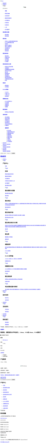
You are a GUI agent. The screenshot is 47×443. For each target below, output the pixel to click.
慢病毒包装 (7, 73)
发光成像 (7, 60)
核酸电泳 (7, 105)
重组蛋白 (7, 85)
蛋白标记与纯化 (8, 70)
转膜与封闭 (7, 57)
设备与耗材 (5, 114)
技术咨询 (8, 144)
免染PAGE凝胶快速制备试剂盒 (11, 41)
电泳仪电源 (7, 118)
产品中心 (4, 4)
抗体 (6, 10)
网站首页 (4, 3)
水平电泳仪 (7, 121)
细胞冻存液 (9, 137)
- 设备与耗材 (5, 408)
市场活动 (4, 146)
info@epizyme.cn (3, 418)
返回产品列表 (3, 377)
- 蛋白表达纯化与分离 (7, 394)
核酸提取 (7, 104)
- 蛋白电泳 (5, 389)
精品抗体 (7, 173)
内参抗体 (7, 180)
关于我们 (4, 148)
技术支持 (4, 142)
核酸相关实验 (5, 98)
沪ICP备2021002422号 (4, 441)
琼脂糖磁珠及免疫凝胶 (9, 69)
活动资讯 (4, 145)
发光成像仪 (7, 117)
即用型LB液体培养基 (9, 279)
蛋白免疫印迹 (5, 53)
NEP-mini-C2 (5, 339)
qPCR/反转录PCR (8, 101)
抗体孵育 (7, 58)
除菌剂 (8, 138)
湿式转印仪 (7, 122)
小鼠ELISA (7, 94)
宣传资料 (8, 146)
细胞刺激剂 (29, 247)
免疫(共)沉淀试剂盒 (9, 66)
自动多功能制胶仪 (8, 123)
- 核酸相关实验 (6, 403)
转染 (6, 80)
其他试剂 (7, 50)
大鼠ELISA (7, 93)
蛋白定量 (11, 193)
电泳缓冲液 (7, 48)
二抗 (14, 180)
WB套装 (6, 61)
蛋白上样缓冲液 (8, 46)
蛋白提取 (7, 34)
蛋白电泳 (4, 38)
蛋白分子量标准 (8, 45)
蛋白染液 (7, 49)
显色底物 (7, 96)
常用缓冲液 (7, 76)
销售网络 (8, 151)
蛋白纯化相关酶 (8, 77)
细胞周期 (9, 134)
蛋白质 (4, 82)
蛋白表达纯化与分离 (9, 217)
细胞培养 (7, 127)
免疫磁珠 (15, 225)
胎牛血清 (9, 130)
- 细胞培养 (5, 399)
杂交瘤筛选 (9, 141)
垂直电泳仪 (7, 119)
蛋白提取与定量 (6, 32)
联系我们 (4, 149)
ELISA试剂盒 (5, 89)
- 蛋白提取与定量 (6, 387)
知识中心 (4, 144)
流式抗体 (11, 173)
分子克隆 (7, 102)
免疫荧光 (9, 140)
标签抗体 (11, 180)
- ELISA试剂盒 (6, 401)
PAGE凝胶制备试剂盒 (9, 42)
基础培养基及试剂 (11, 131)
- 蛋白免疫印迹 (6, 392)
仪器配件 (7, 125)
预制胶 (6, 43)
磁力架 (6, 72)
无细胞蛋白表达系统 (9, 78)
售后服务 (4, 151)
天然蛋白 (7, 86)
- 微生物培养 (5, 405)
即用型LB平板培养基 (9, 111)
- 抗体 (4, 385)
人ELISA (7, 92)
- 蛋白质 (4, 396)
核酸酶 (6, 106)
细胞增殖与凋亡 (10, 133)
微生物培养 (5, 109)
